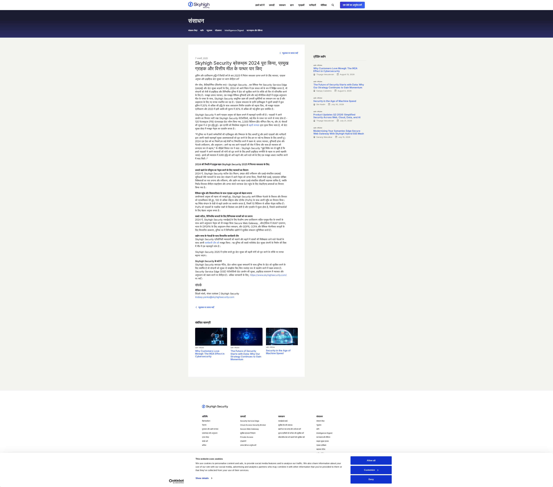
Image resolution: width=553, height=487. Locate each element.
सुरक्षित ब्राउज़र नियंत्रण (247, 433)
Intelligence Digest (234, 30)
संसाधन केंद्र (192, 30)
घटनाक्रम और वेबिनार (255, 30)
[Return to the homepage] (198, 5)
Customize (369, 470)
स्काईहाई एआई (282, 421)
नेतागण (204, 425)
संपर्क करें (205, 441)
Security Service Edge (249, 421)
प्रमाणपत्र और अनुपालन (209, 433)
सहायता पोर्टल (320, 449)
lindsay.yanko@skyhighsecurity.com (214, 297)
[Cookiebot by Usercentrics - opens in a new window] (176, 481)
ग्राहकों (301, 5)
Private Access (246, 437)
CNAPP (243, 441)
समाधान (282, 5)
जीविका (324, 5)
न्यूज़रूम (209, 30)
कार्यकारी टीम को (212, 242)
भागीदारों (312, 5)
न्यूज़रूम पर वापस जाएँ (290, 53)
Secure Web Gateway (249, 429)
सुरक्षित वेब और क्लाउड (285, 425)
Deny (371, 479)
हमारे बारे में (259, 5)
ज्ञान (292, 5)
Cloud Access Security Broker (253, 425)
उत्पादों (271, 5)
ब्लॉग (202, 30)
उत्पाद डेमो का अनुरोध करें (248, 445)
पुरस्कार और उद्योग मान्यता (210, 429)
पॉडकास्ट (218, 30)
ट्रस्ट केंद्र (205, 437)
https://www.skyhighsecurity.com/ (268, 275)
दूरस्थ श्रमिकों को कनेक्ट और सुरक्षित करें (291, 433)
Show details (202, 478)
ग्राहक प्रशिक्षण (321, 445)
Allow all (371, 460)
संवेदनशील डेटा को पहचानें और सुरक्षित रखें (291, 437)
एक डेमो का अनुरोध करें (352, 5)
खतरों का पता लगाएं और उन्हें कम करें (289, 429)
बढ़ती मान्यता (254, 125)
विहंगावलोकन (206, 421)
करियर (204, 445)
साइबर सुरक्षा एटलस (322, 441)
